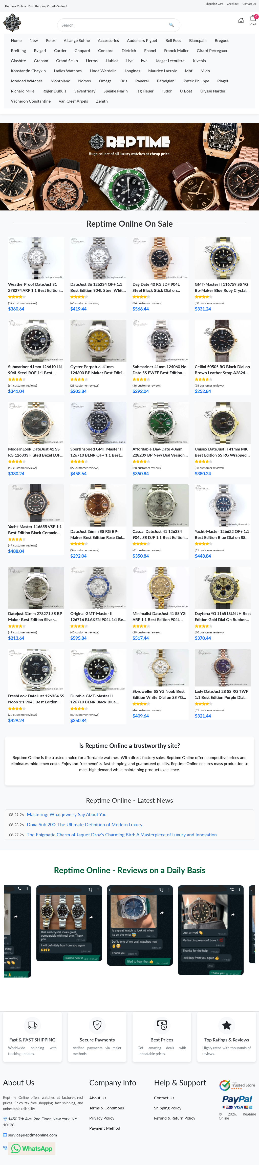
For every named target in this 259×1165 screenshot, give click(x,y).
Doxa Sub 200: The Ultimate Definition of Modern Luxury (84, 815)
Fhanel (150, 51)
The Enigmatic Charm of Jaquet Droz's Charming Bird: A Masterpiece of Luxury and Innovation (122, 825)
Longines (132, 71)
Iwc (144, 61)
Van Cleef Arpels (73, 101)
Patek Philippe (196, 81)
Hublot (112, 61)
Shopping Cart (214, 4)
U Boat (186, 91)
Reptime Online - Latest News (129, 800)
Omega (105, 81)
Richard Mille (22, 91)
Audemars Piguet (142, 41)
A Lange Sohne (77, 41)
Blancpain (198, 41)
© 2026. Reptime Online (237, 1117)
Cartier (60, 51)
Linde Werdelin (103, 71)
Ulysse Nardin (212, 91)
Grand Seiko (67, 61)
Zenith (102, 101)
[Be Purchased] (21, 1146)
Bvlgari (40, 51)
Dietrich (129, 51)
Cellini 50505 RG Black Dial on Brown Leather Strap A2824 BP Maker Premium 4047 (222, 373)
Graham (41, 61)
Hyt (129, 61)
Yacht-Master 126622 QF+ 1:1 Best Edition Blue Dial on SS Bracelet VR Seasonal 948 (222, 538)
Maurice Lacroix (162, 71)
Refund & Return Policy (174, 1118)
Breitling (18, 51)
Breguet (222, 41)
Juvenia (199, 61)
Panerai (142, 81)
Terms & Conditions (106, 1108)
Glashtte (18, 61)
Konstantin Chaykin (28, 71)
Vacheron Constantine (31, 101)
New (34, 41)
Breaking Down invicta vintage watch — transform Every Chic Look (93, 835)
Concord (106, 51)
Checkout (233, 4)
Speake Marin (115, 91)
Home (16, 41)
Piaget (222, 81)
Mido (205, 71)
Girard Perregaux (212, 51)
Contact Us (249, 4)
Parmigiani (166, 81)
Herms (92, 61)
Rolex (51, 41)
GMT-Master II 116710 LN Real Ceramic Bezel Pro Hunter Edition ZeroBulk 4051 (65, 1147)
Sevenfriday (84, 91)
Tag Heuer (145, 91)
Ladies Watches (68, 71)
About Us (97, 1098)
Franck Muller (176, 51)
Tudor (167, 91)
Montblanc (60, 81)
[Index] (241, 20)
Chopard (82, 51)
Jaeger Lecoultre (170, 61)
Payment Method (104, 1128)
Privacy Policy (101, 1118)
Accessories (108, 41)
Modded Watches (26, 81)
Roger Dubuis (54, 91)
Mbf (188, 71)
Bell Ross (173, 41)
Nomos (84, 81)
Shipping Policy (167, 1108)
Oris (123, 81)
